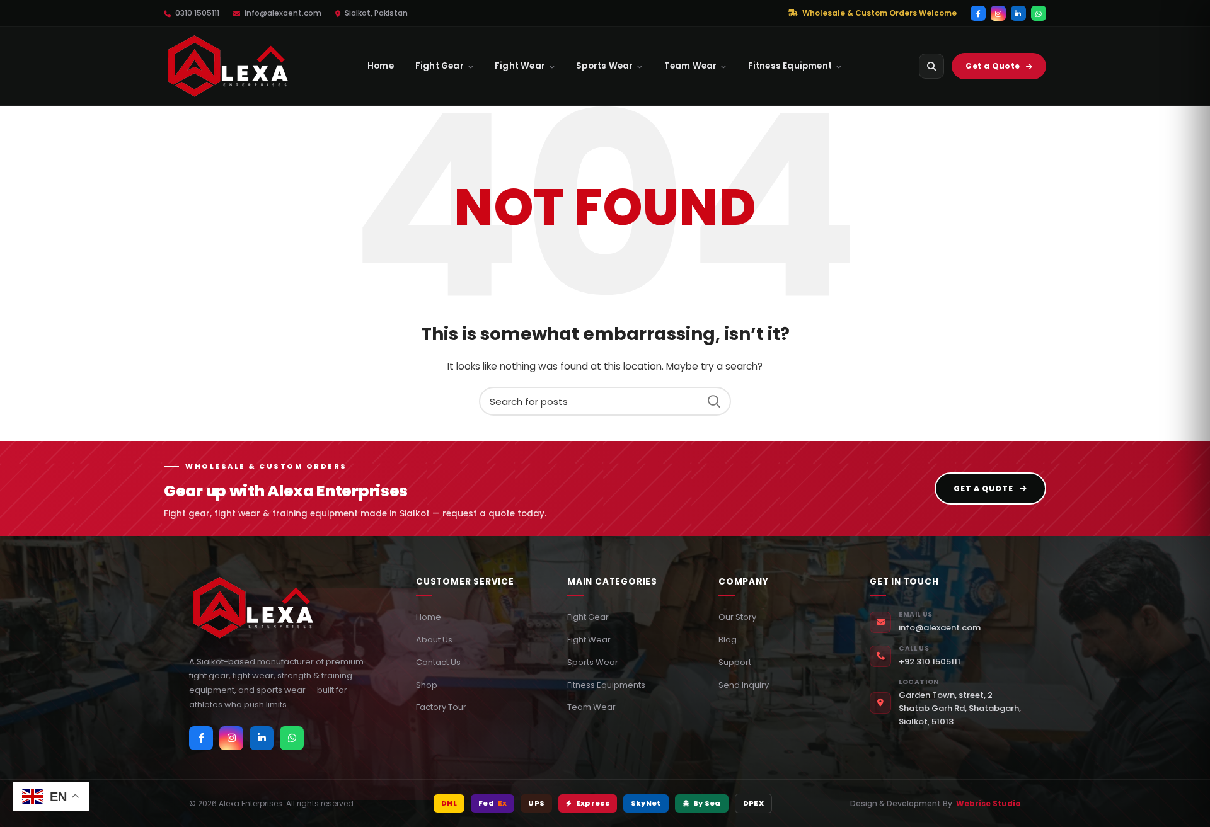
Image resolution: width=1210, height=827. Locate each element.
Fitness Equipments (606, 685)
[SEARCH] (714, 401)
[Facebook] (978, 13)
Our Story (737, 617)
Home (380, 66)
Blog (727, 640)
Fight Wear (520, 66)
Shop (426, 685)
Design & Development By (935, 803)
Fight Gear (439, 66)
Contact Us (438, 662)
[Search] (931, 66)
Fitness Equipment (790, 66)
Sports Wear (604, 66)
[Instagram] (998, 13)
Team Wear (690, 66)
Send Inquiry (743, 685)
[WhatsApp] (1038, 13)
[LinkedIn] (1018, 13)
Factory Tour (441, 707)
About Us (434, 640)
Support (734, 662)
